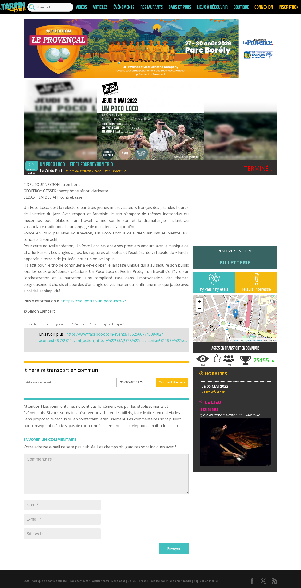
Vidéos (81, 7)
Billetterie (234, 262)
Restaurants (151, 7)
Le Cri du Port (51, 170)
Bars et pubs (180, 7)
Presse (143, 581)
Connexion (263, 7)
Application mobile (206, 581)
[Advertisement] (235, 213)
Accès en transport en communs (235, 347)
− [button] (199, 308)
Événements (124, 7)
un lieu (132, 581)
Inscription (289, 7)
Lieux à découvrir (212, 7)
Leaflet (235, 340)
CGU (26, 581)
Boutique (241, 7)
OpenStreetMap (253, 340)
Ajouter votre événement (108, 581)
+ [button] (199, 301)
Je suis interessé (256, 289)
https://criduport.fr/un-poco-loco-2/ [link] (94, 301)
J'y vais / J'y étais (214, 289)
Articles (100, 7)
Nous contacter (79, 581)
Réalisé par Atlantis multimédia (170, 581)
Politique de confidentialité (49, 581)
